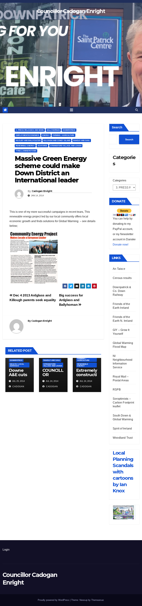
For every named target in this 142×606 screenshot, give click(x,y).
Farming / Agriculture (63, 135)
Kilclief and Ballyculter (28, 140)
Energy (46, 135)
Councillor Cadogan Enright (71, 11)
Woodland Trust (123, 437)
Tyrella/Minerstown (26, 151)
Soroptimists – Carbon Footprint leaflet (123, 402)
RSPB (117, 389)
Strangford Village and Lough (65, 146)
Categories (119, 180)
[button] (136, 109)
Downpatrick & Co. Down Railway (122, 291)
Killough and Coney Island (56, 140)
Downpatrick (69, 130)
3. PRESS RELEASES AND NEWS (30, 130)
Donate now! (120, 244)
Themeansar (97, 600)
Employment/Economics (27, 135)
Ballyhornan (53, 130)
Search (117, 127)
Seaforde (42, 146)
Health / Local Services (17, 365)
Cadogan (18, 386)
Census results (122, 277)
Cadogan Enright (42, 191)
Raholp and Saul (81, 140)
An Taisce (119, 268)
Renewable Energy (25, 146)
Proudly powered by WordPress (54, 600)
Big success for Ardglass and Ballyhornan (71, 299)
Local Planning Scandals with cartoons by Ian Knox (123, 472)
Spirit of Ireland (122, 428)
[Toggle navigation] (71, 110)
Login (6, 549)
